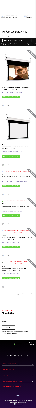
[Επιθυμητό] (8, 105)
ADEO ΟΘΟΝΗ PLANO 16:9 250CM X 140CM (16, 206)
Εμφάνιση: (27, 44)
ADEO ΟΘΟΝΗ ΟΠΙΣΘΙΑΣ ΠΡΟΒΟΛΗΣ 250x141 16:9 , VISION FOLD (17, 238)
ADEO (4, 85)
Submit (8, 327)
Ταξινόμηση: (1, 44)
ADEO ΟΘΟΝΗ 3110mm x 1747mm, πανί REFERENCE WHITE (15, 148)
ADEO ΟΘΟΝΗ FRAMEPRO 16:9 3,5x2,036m (16, 176)
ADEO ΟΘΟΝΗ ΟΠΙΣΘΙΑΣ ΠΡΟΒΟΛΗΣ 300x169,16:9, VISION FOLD (14, 269)
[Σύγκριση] (3, 105)
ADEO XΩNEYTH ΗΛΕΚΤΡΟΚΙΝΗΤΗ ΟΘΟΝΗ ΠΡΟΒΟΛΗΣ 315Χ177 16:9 (16, 88)
